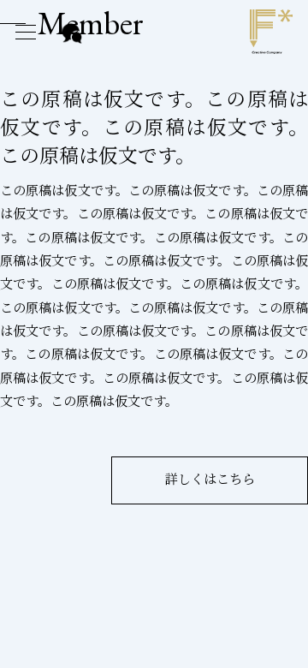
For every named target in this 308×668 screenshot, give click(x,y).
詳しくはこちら (210, 479)
